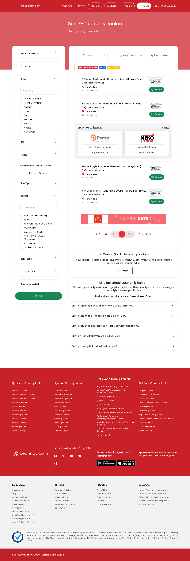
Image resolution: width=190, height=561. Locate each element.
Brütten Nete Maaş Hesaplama (154, 497)
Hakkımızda (17, 490)
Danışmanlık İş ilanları (149, 394)
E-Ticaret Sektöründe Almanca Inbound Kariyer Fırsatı (113, 79)
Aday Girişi (95, 5)
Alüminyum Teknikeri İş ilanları (110, 408)
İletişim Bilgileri (61, 497)
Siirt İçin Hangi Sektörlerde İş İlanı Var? (94, 346)
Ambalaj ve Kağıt (33, 232)
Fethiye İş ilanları (61, 414)
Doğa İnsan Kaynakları (93, 82)
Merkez (124, 296)
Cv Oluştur (123, 270)
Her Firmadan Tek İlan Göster (36, 165)
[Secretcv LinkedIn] (79, 456)
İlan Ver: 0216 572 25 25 (165, 5)
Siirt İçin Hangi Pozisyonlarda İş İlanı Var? (96, 336)
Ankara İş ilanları (19, 402)
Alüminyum (30, 227)
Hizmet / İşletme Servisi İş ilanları (153, 402)
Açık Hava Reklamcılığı (35, 215)
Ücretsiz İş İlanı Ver (21, 518)
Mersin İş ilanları (19, 427)
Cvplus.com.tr (103, 497)
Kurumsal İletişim (62, 490)
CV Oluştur (111, 5)
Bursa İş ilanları (19, 410)
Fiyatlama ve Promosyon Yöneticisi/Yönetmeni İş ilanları (110, 417)
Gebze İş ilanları (61, 418)
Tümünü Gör (18, 431)
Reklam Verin (60, 507)
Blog (14, 493)
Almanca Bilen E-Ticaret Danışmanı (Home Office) (111, 103)
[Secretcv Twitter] (63, 456)
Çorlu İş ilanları (61, 406)
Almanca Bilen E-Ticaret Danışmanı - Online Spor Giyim (114, 191)
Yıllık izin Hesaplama (148, 504)
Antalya (28, 123)
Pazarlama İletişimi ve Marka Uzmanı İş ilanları (114, 429)
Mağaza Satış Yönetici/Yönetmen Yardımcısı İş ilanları (111, 391)
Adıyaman (29, 131)
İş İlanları (80, 5)
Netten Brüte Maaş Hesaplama (154, 500)
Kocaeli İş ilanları (19, 418)
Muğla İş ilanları (19, 422)
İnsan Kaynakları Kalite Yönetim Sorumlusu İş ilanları (116, 423)
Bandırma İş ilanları (63, 394)
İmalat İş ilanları (146, 406)
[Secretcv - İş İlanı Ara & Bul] (106, 463)
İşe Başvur (156, 89)
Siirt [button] (103, 67)
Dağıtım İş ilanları (147, 390)
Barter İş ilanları (146, 422)
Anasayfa (67, 5)
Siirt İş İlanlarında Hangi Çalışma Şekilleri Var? (99, 315)
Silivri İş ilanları (60, 427)
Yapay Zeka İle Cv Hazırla (24, 522)
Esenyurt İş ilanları (62, 410)
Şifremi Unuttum (62, 500)
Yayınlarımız (18, 507)
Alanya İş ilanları (61, 390)
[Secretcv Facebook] (55, 456)
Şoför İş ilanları (103, 404)
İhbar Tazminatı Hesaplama (152, 493)
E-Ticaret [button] (114, 67)
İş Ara (38, 296)
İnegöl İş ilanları (61, 422)
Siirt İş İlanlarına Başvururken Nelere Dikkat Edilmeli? (102, 305)
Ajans (27, 219)
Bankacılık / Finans (33, 247)
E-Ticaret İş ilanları (147, 427)
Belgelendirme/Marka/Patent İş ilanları (156, 418)
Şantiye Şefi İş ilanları (106, 400)
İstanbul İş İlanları (20, 390)
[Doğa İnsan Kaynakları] (156, 81)
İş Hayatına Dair (19, 497)
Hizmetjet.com (104, 504)
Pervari (133, 296)
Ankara (27, 106)
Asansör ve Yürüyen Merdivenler (34, 237)
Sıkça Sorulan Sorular (64, 504)
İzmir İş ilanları (18, 406)
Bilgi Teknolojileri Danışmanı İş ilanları (113, 386)
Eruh (106, 296)
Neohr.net (101, 500)
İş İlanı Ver (144, 5)
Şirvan (141, 296)
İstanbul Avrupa (32, 102)
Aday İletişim (60, 493)
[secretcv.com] (30, 6)
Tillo (148, 296)
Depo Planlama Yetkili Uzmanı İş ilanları (114, 412)
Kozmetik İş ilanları (147, 410)
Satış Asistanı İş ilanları (107, 396)
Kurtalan (114, 296)
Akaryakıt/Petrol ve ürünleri (38, 223)
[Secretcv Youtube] (71, 456)
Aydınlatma (30, 243)
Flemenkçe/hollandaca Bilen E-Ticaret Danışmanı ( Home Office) (111, 166)
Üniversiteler (18, 504)
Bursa (27, 115)
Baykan (99, 296)
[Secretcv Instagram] (55, 463)
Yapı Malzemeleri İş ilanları (150, 414)
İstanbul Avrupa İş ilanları (23, 394)
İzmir (26, 111)
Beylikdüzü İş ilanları (63, 398)
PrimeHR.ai (102, 490)
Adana (27, 127)
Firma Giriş (128, 5)
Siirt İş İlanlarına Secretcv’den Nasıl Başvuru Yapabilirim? (105, 326)
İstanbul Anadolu (33, 98)
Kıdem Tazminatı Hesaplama (153, 490)
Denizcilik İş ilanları (147, 398)
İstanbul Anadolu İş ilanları (24, 398)
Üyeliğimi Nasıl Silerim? (23, 515)
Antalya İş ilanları (19, 414)
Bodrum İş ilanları (62, 402)
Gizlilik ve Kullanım (20, 511)
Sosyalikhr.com (104, 493)
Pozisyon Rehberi (20, 500)
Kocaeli (28, 119)
